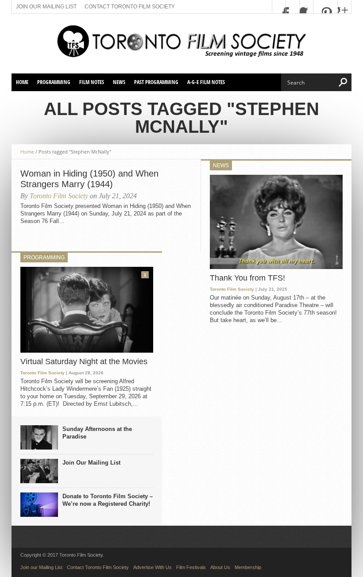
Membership (248, 567)
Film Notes (91, 82)
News (119, 82)
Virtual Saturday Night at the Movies (83, 361)
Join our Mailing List (46, 7)
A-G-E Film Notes (206, 82)
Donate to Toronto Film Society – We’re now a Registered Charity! (107, 500)
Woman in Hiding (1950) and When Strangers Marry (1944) (89, 179)
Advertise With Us (152, 567)
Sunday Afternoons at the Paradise (97, 433)
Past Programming (156, 82)
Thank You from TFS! (247, 277)
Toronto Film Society (59, 196)
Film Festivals (191, 567)
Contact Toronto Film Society (130, 7)
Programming (53, 82)
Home (22, 82)
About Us (220, 567)
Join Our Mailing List (91, 462)
